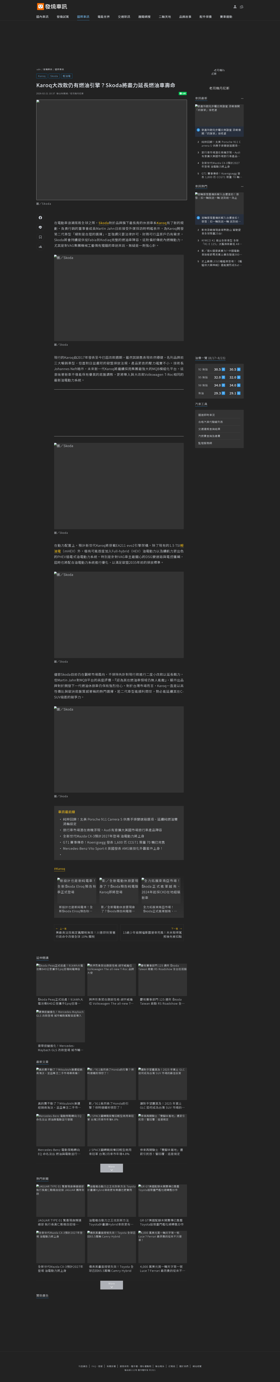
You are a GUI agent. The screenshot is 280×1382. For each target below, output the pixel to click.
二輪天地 (165, 16)
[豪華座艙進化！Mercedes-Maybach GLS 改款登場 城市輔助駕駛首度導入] (60, 1026)
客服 (100, 1366)
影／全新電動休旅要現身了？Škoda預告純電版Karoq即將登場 (118, 909)
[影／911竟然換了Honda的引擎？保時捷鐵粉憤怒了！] (111, 1084)
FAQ (94, 1366)
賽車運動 (226, 16)
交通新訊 (124, 16)
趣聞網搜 (144, 16)
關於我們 (183, 1366)
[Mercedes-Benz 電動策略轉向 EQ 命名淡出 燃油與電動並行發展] (60, 1130)
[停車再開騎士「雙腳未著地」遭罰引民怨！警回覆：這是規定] (162, 1130)
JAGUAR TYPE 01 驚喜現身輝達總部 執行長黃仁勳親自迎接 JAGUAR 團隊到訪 (60, 1222)
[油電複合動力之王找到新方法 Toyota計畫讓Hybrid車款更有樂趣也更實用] (111, 1200)
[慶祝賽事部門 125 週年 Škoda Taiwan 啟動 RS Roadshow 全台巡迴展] (162, 980)
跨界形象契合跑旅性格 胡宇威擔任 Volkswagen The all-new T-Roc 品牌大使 (111, 1001)
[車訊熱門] (242, 186)
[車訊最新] (242, 98)
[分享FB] (40, 217)
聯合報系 (159, 1366)
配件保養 (206, 16)
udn (39, 69)
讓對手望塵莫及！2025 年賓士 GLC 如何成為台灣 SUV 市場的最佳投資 (162, 1105)
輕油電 (67, 76)
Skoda (54, 76)
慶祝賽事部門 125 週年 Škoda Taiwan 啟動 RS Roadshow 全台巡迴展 (162, 1001)
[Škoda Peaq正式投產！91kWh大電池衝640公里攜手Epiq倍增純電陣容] (60, 980)
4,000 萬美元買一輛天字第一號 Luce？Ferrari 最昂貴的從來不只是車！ (162, 1269)
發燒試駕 (63, 16)
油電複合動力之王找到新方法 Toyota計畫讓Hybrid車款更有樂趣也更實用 (111, 1222)
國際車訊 (83, 16)
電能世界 (104, 16)
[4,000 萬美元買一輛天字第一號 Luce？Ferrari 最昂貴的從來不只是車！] (162, 1247)
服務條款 (124, 1366)
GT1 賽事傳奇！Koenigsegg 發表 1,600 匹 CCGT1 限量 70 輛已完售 (114, 842)
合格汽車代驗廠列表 (210, 422)
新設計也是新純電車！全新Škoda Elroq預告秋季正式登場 (76, 909)
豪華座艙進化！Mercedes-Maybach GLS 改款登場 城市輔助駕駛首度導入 (59, 1048)
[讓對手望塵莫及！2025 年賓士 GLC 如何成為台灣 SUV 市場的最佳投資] (162, 1084)
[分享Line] (40, 227)
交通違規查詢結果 (209, 429)
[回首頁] (56, 6)
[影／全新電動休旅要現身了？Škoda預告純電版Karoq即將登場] (118, 891)
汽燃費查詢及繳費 (209, 436)
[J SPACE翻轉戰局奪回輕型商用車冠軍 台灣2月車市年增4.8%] (111, 1130)
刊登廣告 (83, 1366)
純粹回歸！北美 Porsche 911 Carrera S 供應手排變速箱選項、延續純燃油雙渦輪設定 (120, 821)
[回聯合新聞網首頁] (40, 6)
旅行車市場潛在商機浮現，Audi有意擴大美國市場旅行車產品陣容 (112, 830)
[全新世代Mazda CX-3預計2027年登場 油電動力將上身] (60, 1247)
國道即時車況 (206, 415)
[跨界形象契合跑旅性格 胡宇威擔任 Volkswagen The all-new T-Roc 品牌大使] (111, 980)
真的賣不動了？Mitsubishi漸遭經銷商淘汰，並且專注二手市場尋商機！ (59, 1105)
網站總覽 (197, 1366)
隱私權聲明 (145, 1366)
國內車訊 (42, 16)
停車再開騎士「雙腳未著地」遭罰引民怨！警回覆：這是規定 (161, 1152)
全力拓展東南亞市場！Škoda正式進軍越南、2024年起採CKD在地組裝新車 (160, 909)
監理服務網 (205, 443)
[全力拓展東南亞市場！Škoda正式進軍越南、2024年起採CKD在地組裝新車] (161, 891)
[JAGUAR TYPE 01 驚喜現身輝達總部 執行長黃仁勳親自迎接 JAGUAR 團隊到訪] (60, 1200)
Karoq (42, 76)
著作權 (134, 1366)
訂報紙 (172, 1366)
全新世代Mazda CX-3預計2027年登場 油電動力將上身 (103, 836)
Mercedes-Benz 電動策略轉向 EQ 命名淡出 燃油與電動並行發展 (59, 1152)
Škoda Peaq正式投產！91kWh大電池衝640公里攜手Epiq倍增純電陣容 (60, 1001)
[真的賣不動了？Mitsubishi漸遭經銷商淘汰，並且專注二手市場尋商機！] (60, 1084)
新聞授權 (111, 1366)
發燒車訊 (47, 69)
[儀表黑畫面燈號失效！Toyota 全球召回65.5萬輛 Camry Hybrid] (111, 1247)
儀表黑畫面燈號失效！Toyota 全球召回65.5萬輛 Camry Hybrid (111, 1269)
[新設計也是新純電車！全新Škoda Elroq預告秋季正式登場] (76, 891)
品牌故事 (185, 16)
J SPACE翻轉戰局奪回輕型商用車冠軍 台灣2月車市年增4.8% (110, 1152)
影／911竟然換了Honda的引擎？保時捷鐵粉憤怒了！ (109, 1105)
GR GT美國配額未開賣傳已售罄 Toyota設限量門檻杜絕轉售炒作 (162, 1222)
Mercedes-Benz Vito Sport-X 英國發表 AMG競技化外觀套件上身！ (113, 848)
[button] (241, 6)
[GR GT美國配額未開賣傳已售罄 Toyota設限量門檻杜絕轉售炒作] (162, 1200)
